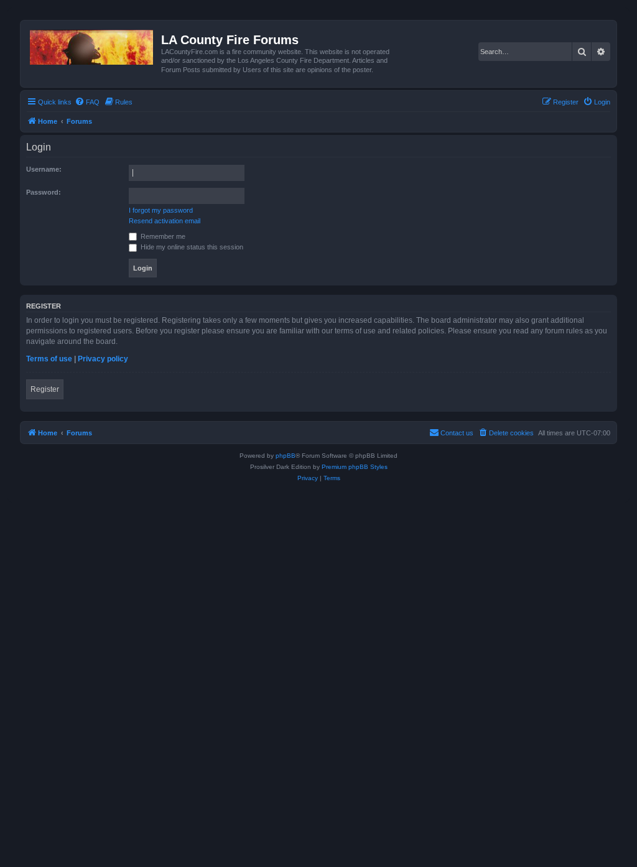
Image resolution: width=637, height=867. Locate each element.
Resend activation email (164, 221)
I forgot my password (161, 210)
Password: (43, 192)
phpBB (285, 455)
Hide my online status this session (191, 247)
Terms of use (49, 359)
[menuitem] (87, 102)
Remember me (162, 236)
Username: (44, 169)
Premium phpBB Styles (355, 466)
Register (44, 389)
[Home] (92, 45)
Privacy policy (103, 359)
